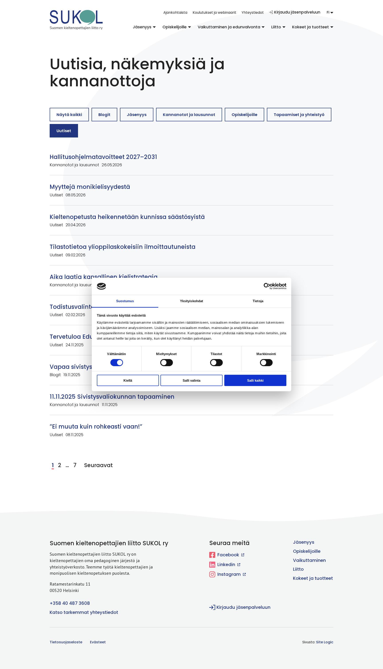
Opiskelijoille (174, 27)
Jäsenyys (142, 27)
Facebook (228, 555)
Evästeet (98, 642)
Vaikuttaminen (309, 560)
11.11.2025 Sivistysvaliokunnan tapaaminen (112, 397)
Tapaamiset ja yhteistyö (299, 114)
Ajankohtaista (175, 12)
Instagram (229, 574)
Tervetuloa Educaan (79, 337)
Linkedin (226, 564)
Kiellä (127, 380)
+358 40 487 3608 (70, 603)
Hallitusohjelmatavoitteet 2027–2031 (103, 157)
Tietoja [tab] (258, 301)
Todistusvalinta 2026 (80, 307)
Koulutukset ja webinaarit (214, 12)
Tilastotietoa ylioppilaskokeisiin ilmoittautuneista (122, 247)
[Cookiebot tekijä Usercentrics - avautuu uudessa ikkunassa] (267, 286)
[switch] (163, 362)
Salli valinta (191, 380)
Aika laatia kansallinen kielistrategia (104, 277)
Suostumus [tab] (125, 301)
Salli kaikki (255, 380)
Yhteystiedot (253, 12)
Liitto (276, 27)
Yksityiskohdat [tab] (191, 301)
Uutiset (64, 130)
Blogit (104, 114)
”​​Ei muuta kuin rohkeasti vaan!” (96, 427)
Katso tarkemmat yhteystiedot (84, 612)
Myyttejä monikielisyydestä (90, 187)
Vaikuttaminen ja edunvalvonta (229, 27)
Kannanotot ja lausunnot (189, 114)
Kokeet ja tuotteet (310, 27)
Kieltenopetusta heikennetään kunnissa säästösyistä (127, 217)
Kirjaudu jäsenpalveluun (297, 12)
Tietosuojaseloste (66, 642)
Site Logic (324, 642)
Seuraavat (98, 465)
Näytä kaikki (69, 114)
